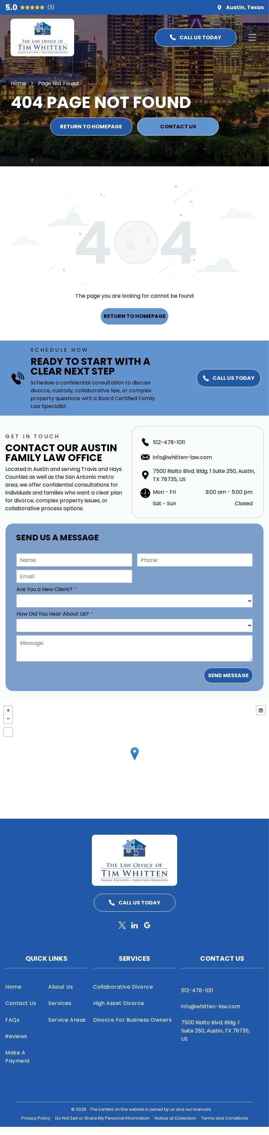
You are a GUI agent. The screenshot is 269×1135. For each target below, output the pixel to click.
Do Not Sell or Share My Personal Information (102, 1118)
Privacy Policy (35, 1118)
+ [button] (8, 710)
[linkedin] (134, 926)
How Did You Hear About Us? (52, 614)
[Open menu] (252, 37)
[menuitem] (25, 986)
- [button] (8, 719)
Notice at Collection (175, 1118)
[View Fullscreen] (8, 732)
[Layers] (261, 710)
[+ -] (134, 760)
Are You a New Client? (44, 589)
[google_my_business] (147, 926)
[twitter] (122, 926)
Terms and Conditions (224, 1118)
